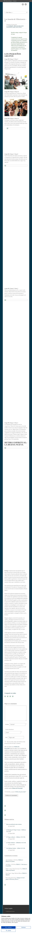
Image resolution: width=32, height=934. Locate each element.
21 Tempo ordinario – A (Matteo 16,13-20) (15, 837)
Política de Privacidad (17, 788)
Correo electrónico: (9, 729)
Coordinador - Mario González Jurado (16, 26)
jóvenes (20, 27)
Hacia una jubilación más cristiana (14, 824)
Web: (6, 737)
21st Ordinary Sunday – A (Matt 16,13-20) (15, 848)
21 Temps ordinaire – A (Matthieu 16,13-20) (16, 842)
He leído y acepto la (16, 791)
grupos (14, 27)
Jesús (17, 27)
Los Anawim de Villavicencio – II (15, 20)
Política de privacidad (21, 791)
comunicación (9, 27)
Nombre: (7, 724)
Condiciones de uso (10, 911)
